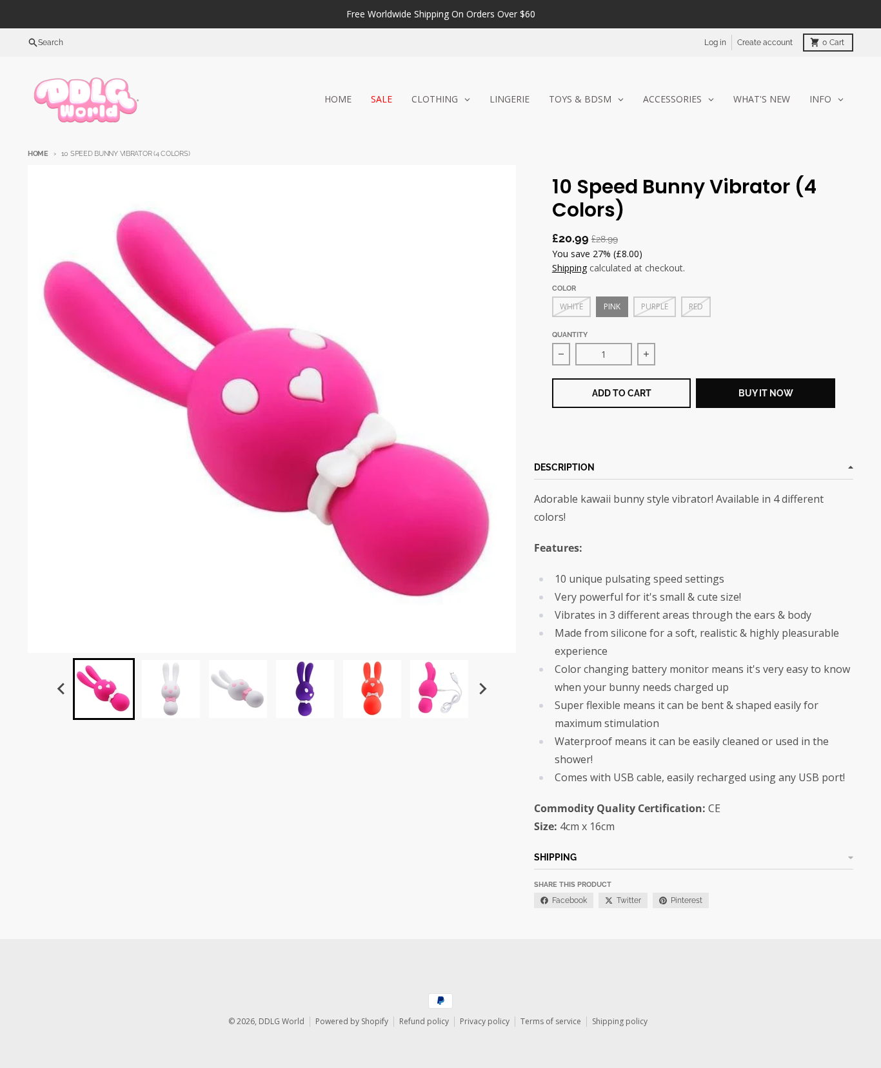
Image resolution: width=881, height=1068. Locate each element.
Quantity (570, 335)
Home (38, 154)
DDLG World (281, 1021)
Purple (654, 306)
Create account (765, 42)
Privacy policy (485, 1021)
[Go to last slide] (61, 689)
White (571, 306)
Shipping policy (620, 1021)
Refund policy (424, 1021)
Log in (715, 42)
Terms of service (550, 1021)
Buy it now (765, 393)
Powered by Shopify (351, 1021)
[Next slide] (482, 689)
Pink (612, 306)
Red (696, 306)
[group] (104, 689)
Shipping (569, 268)
